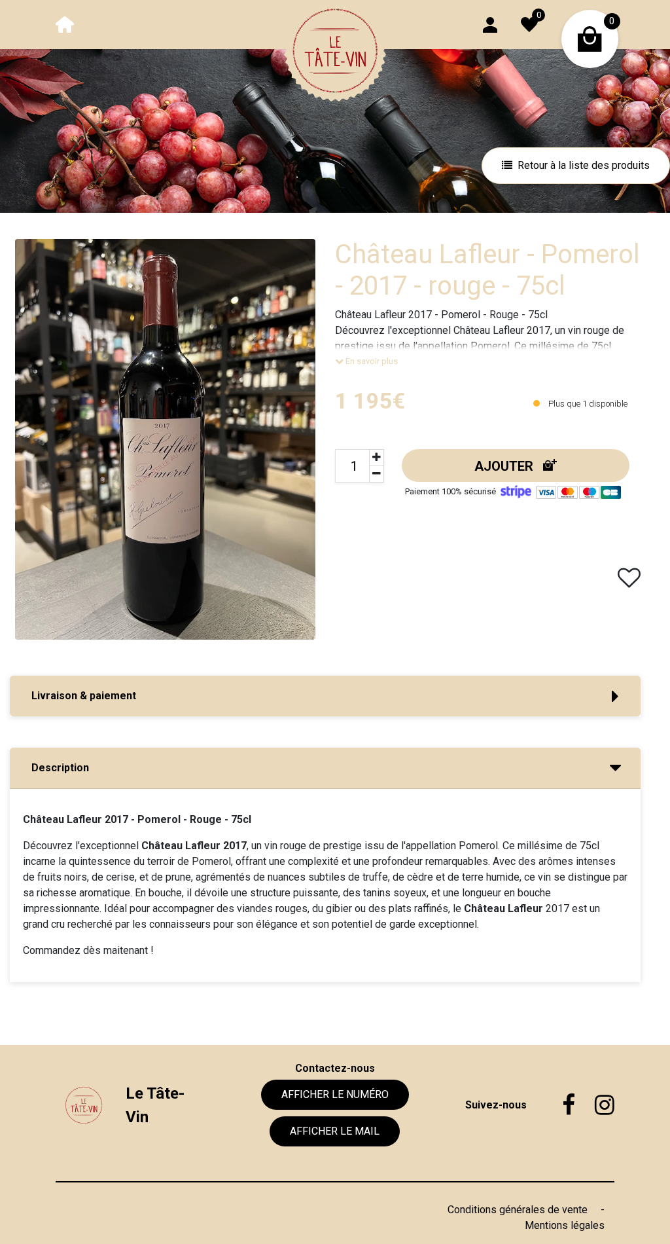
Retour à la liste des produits (584, 165)
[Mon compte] (490, 24)
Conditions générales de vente (519, 1209)
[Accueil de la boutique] (65, 24)
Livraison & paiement (83, 695)
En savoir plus (371, 361)
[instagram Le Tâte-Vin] (594, 1105)
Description (60, 767)
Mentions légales (565, 1225)
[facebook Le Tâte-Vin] (558, 1105)
